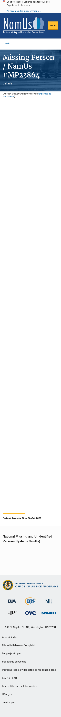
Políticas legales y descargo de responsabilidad (29, 669)
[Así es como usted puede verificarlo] (30, 6)
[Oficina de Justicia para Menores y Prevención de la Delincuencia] (12, 613)
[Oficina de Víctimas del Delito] (30, 612)
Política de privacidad (14, 661)
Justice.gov (8, 702)
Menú (53, 25)
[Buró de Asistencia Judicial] (12, 599)
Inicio (7, 43)
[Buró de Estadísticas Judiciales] (30, 603)
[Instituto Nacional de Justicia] (49, 600)
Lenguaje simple (11, 653)
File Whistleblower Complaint (18, 645)
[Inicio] (24, 25)
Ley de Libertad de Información (19, 686)
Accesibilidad (9, 637)
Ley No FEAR (9, 678)
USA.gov (7, 694)
